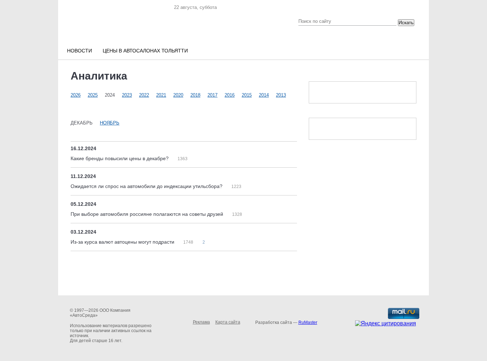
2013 (281, 95)
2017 (212, 95)
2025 (93, 95)
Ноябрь (109, 123)
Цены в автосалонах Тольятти (145, 51)
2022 (144, 95)
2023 (127, 95)
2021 (161, 95)
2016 (230, 95)
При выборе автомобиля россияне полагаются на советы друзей (148, 214)
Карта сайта (227, 322)
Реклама (201, 322)
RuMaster (307, 322)
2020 (178, 95)
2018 (195, 95)
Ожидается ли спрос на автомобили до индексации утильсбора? (147, 186)
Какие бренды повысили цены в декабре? (120, 158)
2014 (264, 95)
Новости (79, 51)
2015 (247, 95)
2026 (76, 95)
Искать (406, 22)
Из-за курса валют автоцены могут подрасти (123, 242)
